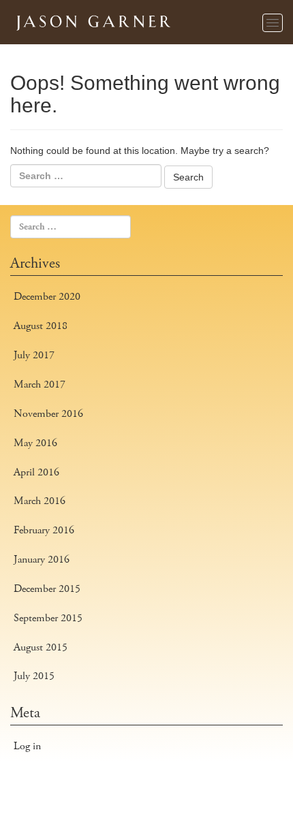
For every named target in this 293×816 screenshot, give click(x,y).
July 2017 (34, 355)
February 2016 (44, 530)
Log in (27, 746)
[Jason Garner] (92, 20)
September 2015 (48, 618)
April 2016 (36, 472)
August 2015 (40, 647)
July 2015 (34, 676)
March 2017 (39, 384)
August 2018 (40, 326)
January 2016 (42, 559)
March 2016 (39, 501)
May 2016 (35, 443)
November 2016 (48, 414)
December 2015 (47, 589)
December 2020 (47, 296)
